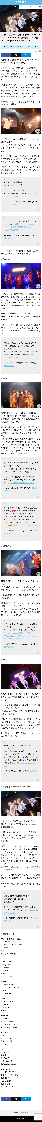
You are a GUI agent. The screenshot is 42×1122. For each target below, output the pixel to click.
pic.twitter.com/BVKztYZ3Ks (22, 483)
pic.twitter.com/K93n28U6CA (25, 525)
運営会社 (16, 1112)
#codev (7, 633)
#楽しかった (31, 633)
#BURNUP (21, 227)
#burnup (13, 633)
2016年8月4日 (10, 204)
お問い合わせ (24, 1112)
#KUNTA (13, 227)
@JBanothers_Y (11, 636)
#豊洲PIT (22, 633)
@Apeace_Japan (25, 636)
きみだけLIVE (7, 68)
